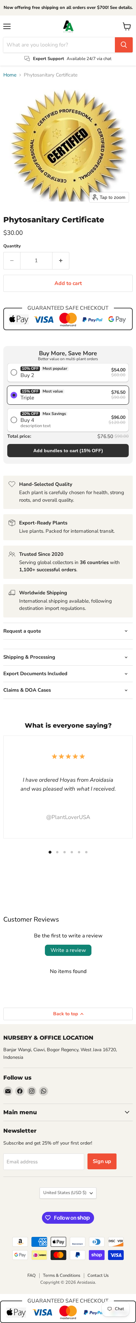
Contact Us (98, 1275)
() (68, 450)
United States (64, 1193)
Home (10, 75)
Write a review (68, 950)
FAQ (31, 1275)
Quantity (12, 246)
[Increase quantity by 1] (60, 260)
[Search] (124, 44)
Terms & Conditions (61, 1275)
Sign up (102, 1161)
